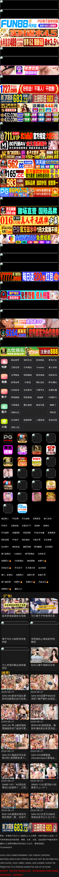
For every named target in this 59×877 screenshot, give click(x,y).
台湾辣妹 (15, 375)
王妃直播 (47, 539)
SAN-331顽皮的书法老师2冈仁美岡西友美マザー (14, 757)
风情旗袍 (15, 397)
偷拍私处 (16, 546)
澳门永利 (47, 518)
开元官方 (18, 567)
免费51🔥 (42, 560)
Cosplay (40, 367)
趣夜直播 (27, 546)
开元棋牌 (26, 518)
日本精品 (28, 367)
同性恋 (53, 412)
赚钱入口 (18, 589)
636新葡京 (19, 560)
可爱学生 (40, 390)
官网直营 (37, 518)
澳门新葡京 (6, 553)
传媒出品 (15, 412)
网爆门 (53, 405)
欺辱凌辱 (15, 382)
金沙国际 (42, 567)
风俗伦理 (53, 420)
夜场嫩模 (38, 546)
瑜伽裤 (40, 397)
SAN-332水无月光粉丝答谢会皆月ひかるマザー (43, 817)
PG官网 (15, 518)
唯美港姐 (40, 375)
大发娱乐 (18, 553)
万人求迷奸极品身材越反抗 (14, 666)
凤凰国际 (27, 532)
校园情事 (28, 420)
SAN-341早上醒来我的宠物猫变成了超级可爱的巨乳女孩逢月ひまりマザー (14, 730)
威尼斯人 (5, 518)
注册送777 (26, 525)
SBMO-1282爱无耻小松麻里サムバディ (44, 786)
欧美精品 (40, 360)
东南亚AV (52, 375)
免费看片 (20, 574)
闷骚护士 (53, 397)
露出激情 (28, 405)
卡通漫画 (15, 405)
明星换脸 (28, 397)
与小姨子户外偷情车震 (43, 615)
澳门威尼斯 (6, 582)
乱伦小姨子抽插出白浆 (43, 664)
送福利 (37, 525)
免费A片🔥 (30, 582)
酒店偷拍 (26, 539)
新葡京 (46, 525)
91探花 (28, 382)
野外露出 (53, 382)
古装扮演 (15, 390)
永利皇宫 (42, 553)
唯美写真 (40, 405)
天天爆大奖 (30, 567)
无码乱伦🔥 (6, 567)
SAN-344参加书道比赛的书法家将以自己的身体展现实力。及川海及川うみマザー (14, 700)
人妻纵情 (40, 420)
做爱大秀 (31, 574)
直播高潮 (51, 532)
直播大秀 (42, 574)
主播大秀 (37, 539)
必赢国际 (16, 532)
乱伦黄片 (5, 546)
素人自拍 (53, 367)
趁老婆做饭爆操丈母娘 (14, 615)
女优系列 (28, 390)
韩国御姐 (28, 375)
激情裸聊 (31, 560)
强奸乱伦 (28, 360)
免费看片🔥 (6, 560)
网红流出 (40, 382)
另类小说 (15, 427)
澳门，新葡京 (7, 574)
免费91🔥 (18, 582)
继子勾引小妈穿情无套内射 (14, 640)
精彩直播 (5, 539)
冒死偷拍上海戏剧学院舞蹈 (43, 640)
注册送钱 (15, 525)
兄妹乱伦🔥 (44, 582)
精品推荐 (15, 360)
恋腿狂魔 (53, 390)
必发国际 (49, 546)
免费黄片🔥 (6, 589)
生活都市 (15, 420)
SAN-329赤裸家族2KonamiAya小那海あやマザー (43, 757)
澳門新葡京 (30, 553)
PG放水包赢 (39, 532)
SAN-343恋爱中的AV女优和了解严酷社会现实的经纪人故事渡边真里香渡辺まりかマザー (43, 700)
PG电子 (4, 525)
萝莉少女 (53, 360)
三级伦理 (15, 367)
